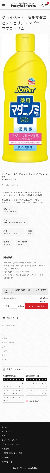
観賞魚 (4, 338)
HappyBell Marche (23, 5)
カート (4, 436)
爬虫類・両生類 (8, 342)
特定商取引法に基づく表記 (12, 453)
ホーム (4, 427)
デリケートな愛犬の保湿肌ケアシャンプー (20, 263)
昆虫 (3, 355)
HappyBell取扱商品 (9, 325)
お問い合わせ (7, 462)
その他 (4, 359)
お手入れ (15, 185)
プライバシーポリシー (10, 444)
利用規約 (5, 449)
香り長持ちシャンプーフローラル (17, 272)
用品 (7, 185)
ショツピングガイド (9, 440)
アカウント (6, 431)
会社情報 (5, 457)
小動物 (4, 351)
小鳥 (3, 347)
